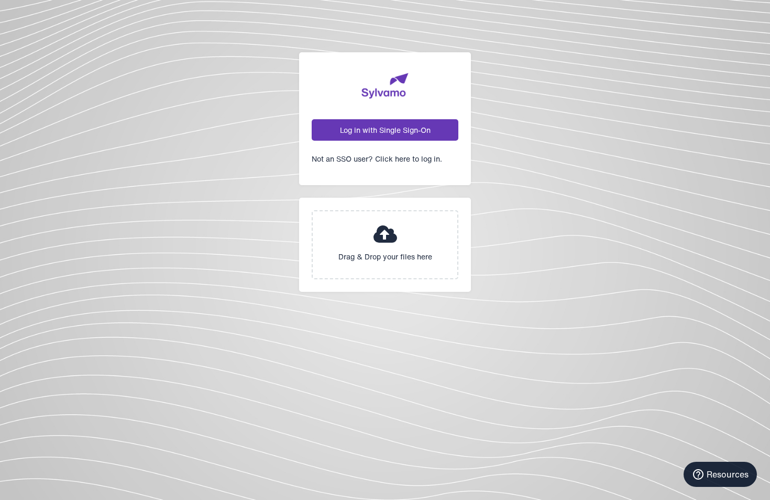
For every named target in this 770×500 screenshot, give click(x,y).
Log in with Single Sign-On (385, 129)
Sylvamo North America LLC (385, 86)
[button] (385, 244)
